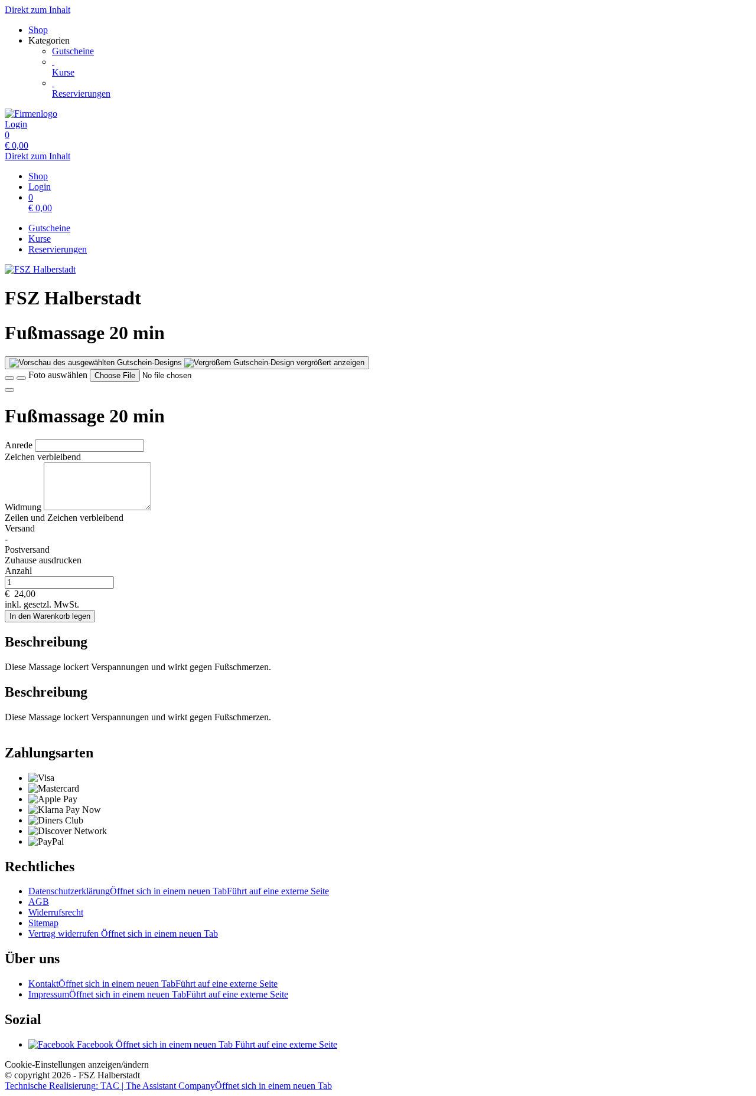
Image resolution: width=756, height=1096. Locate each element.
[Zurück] (9, 378)
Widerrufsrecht (55, 912)
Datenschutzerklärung (178, 891)
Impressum (158, 994)
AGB (38, 902)
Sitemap (43, 923)
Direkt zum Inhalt (37, 10)
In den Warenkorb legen (49, 616)
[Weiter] (9, 390)
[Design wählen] (21, 378)
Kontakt (153, 984)
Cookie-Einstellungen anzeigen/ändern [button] (77, 1064)
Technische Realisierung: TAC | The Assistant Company (168, 1086)
